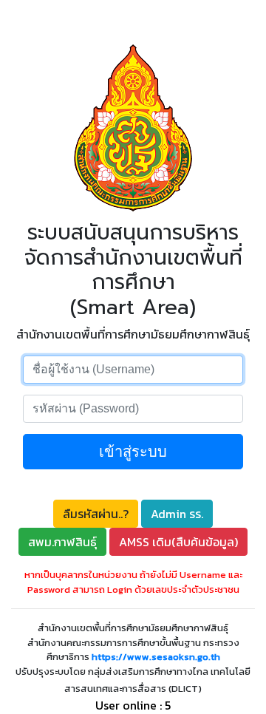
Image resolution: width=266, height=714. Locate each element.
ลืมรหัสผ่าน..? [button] (96, 514)
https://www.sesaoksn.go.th (156, 657)
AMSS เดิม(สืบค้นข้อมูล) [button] (178, 542)
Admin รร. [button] (177, 514)
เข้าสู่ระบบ (133, 451)
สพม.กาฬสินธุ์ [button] (62, 542)
